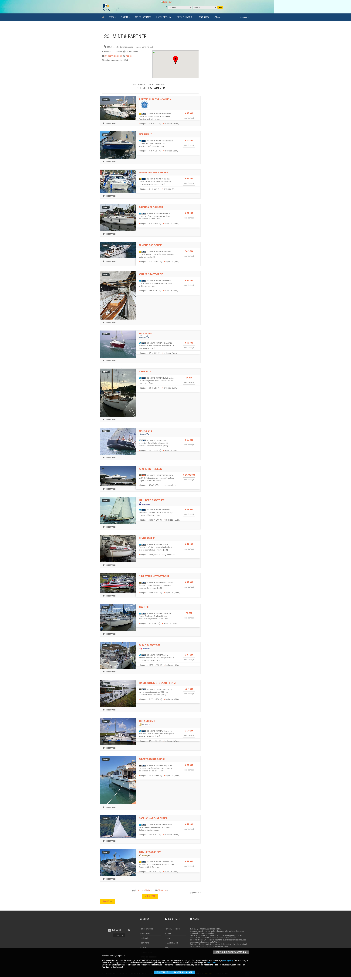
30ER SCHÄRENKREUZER (153, 818)
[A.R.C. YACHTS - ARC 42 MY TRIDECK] (118, 476)
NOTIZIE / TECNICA (163, 17)
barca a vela (145, 933)
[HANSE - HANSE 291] (118, 344)
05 (152, 890)
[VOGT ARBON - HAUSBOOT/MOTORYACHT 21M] (118, 693)
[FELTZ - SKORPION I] (118, 393)
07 (159, 890)
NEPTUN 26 (145, 134)
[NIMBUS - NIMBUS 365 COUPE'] (118, 250)
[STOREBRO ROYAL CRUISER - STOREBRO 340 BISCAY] (118, 780)
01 (139, 890)
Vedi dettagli (109, 123)
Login (168, 938)
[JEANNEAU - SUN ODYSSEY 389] (118, 655)
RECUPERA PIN (172, 943)
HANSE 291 (145, 333)
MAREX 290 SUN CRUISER (153, 172)
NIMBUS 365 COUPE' (150, 245)
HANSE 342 (145, 430)
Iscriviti (119, 935)
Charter (144, 947)
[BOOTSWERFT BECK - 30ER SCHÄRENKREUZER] (118, 826)
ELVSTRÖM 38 (147, 538)
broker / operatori (173, 929)
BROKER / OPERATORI (143, 17)
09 (166, 890)
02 (143, 890)
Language (243, 17)
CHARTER (124, 17)
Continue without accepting (231, 952)
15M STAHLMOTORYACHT (154, 576)
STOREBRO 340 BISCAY (152, 759)
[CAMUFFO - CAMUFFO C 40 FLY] (118, 862)
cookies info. (212, 962)
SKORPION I (145, 371)
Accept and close (183, 972)
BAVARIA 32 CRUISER (151, 207)
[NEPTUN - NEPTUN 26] (118, 144)
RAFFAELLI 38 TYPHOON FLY (155, 99)
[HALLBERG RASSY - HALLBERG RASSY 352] (118, 510)
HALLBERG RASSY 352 (152, 500)
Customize (162, 972)
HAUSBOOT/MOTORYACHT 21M (157, 682)
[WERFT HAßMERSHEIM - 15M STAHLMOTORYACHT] (118, 583)
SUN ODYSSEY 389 (149, 645)
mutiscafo (145, 938)
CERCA (111, 17)
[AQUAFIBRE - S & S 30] (118, 617)
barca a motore (147, 929)
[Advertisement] (223, 74)
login (218, 17)
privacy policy (227, 960)
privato (168, 933)
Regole (169, 947)
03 (146, 890)
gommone (145, 943)
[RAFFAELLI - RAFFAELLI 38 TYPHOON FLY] (118, 108)
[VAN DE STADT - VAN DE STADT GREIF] (118, 295)
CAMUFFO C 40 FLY (150, 852)
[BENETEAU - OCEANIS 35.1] (118, 731)
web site (129, 56)
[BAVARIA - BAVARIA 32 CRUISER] (118, 217)
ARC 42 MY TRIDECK (150, 468)
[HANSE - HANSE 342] (118, 441)
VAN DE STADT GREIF (151, 274)
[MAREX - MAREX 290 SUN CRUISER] (118, 181)
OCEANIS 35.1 (147, 721)
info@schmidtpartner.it (113, 56)
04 (149, 890)
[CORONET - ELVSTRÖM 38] (118, 548)
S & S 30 (143, 607)
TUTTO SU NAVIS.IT (184, 17)
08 (162, 890)
